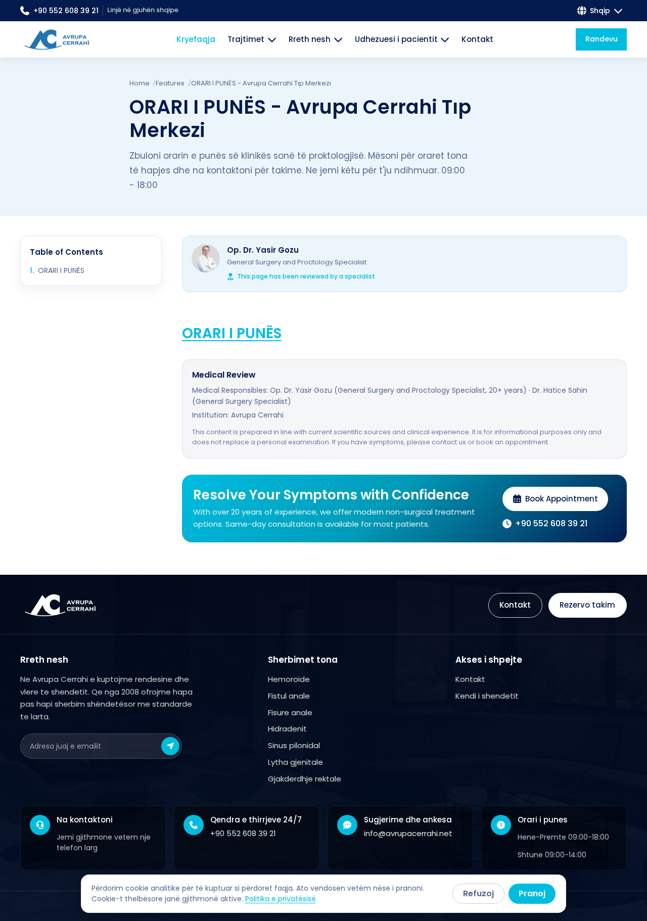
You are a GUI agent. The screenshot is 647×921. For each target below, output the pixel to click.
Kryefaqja (195, 39)
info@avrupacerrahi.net (408, 833)
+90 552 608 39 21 (243, 833)
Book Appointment (561, 498)
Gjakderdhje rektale (304, 778)
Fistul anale (289, 695)
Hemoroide (289, 679)
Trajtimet (245, 39)
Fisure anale (290, 712)
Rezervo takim (587, 605)
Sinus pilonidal (294, 745)
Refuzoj (478, 893)
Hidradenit (287, 728)
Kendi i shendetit (487, 695)
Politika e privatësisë (280, 899)
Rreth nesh (310, 39)
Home (139, 83)
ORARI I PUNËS (57, 270)
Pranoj (532, 893)
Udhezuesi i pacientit (396, 39)
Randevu (601, 39)
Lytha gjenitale (295, 762)
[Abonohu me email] (170, 746)
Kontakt (477, 39)
